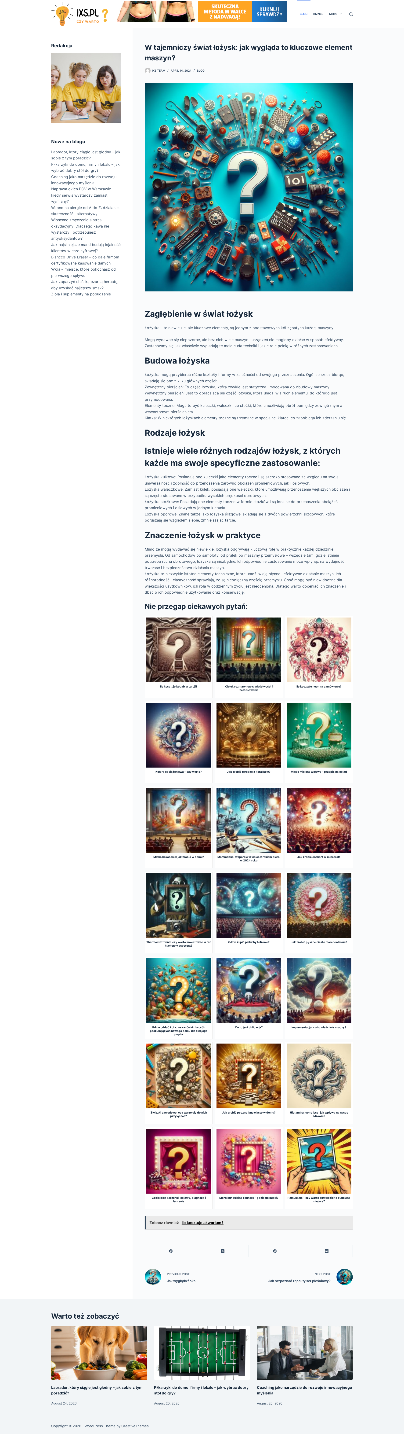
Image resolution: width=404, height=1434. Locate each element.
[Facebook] (171, 1251)
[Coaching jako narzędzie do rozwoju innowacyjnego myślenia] (305, 1353)
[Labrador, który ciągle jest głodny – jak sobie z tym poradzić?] (99, 1353)
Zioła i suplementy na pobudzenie (81, 294)
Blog (303, 14)
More (333, 14)
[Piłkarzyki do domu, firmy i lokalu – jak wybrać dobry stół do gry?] (202, 1353)
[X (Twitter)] (223, 1251)
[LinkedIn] (327, 1251)
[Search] (351, 14)
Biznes (318, 14)
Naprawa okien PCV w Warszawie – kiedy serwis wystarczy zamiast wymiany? (82, 195)
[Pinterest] (275, 1251)
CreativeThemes (135, 1426)
